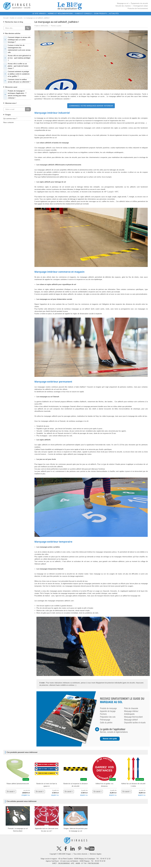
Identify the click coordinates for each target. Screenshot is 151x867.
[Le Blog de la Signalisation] (69, 6)
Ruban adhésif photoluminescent (18, 783)
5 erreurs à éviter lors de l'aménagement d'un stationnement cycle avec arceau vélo (18, 48)
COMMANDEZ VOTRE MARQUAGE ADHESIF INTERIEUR (91, 106)
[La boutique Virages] (16, 6)
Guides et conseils (16, 18)
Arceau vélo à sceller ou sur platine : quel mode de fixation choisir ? (16, 66)
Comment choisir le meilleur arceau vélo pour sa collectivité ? (17, 81)
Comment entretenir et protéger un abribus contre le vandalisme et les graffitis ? (17, 74)
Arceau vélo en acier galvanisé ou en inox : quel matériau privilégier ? (18, 58)
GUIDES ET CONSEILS (83, 13)
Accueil (5, 18)
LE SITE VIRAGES (39, 13)
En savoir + (11, 791)
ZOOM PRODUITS (100, 13)
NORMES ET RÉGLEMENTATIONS (60, 13)
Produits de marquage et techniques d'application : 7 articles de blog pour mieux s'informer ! (15, 94)
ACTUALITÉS (114, 13)
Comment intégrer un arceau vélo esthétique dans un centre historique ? (18, 39)
